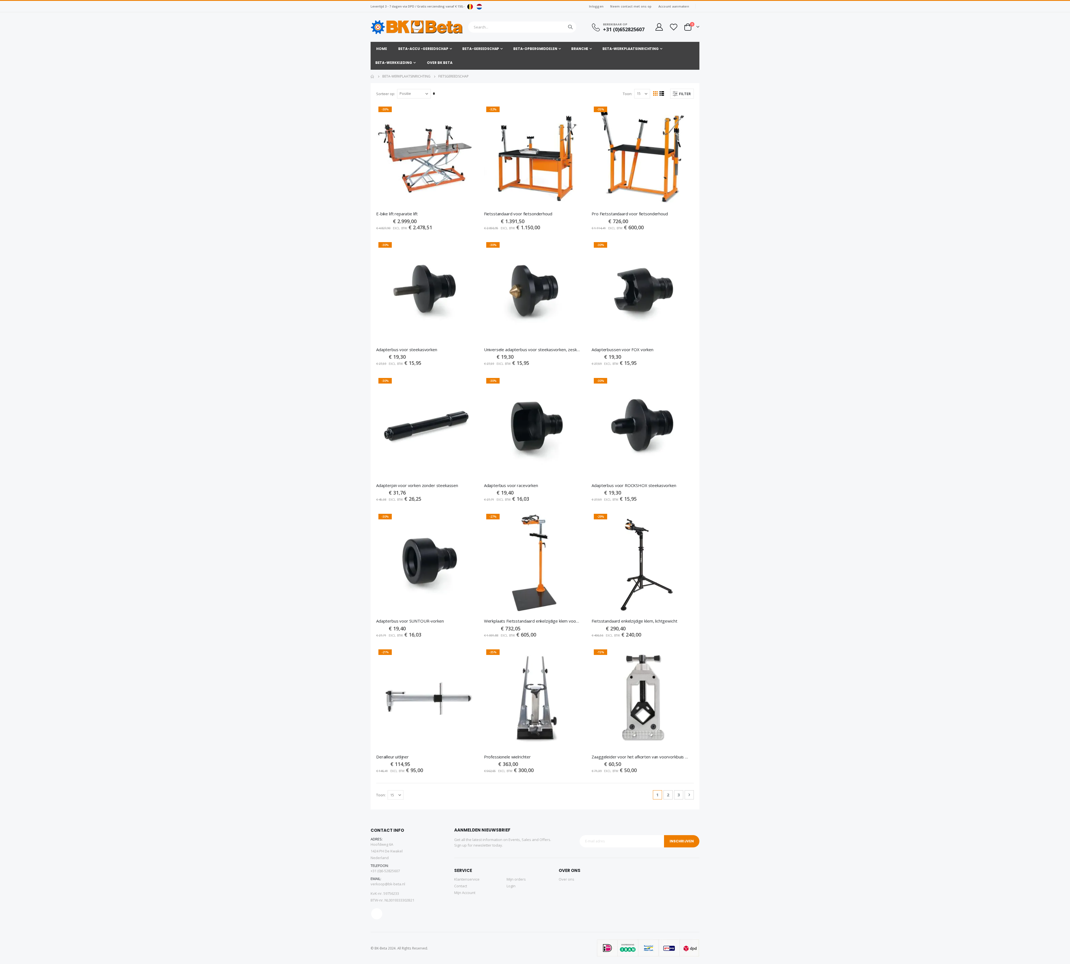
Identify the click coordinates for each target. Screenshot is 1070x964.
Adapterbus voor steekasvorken (406, 349)
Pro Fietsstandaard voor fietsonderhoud (630, 213)
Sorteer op (385, 93)
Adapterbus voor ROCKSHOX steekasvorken (634, 485)
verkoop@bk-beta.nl (388, 883)
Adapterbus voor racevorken (511, 485)
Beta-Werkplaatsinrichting (406, 76)
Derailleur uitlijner (392, 757)
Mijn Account (464, 892)
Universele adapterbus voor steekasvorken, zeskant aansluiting (532, 349)
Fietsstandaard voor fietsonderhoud (518, 213)
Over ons (566, 879)
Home (372, 76)
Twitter (376, 913)
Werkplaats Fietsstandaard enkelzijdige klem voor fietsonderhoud (532, 621)
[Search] (570, 27)
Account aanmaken (673, 6)
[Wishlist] (673, 27)
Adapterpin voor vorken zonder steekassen (417, 485)
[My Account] (658, 27)
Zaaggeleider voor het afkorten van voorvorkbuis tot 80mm (640, 757)
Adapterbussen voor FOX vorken (622, 349)
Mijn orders (516, 879)
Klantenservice (467, 879)
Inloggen (596, 6)
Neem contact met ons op (630, 6)
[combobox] (522, 27)
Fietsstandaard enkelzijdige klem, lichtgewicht (634, 621)
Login (511, 885)
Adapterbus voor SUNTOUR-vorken (410, 621)
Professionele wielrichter (507, 757)
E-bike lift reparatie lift (397, 213)
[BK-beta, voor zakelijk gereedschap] (417, 27)
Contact (460, 885)
